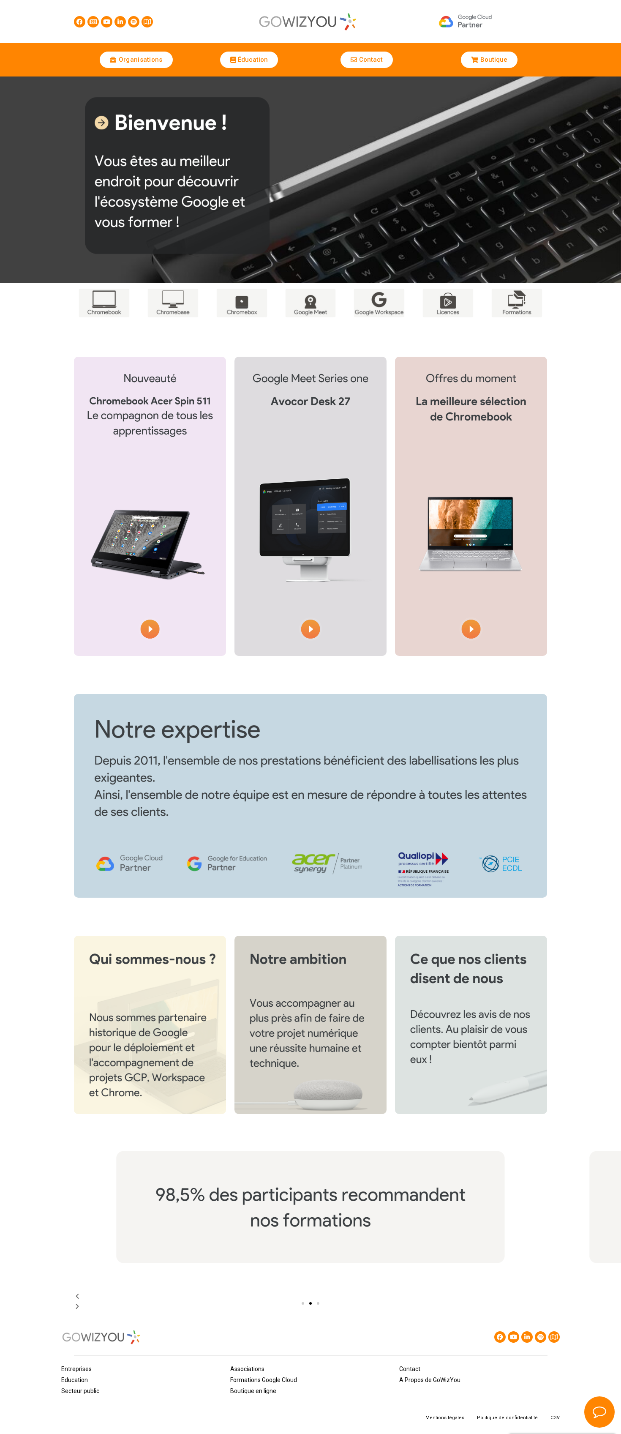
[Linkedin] (120, 21)
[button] (303, 1303)
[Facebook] (79, 21)
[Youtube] (106, 21)
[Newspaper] (93, 21)
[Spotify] (133, 21)
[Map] (147, 21)
